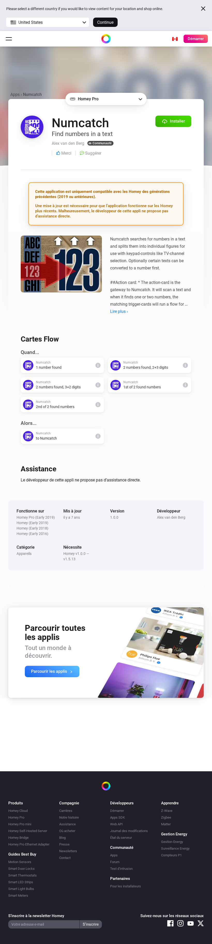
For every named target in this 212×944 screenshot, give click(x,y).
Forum (114, 862)
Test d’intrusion (121, 869)
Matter (166, 824)
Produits (15, 803)
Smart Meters (18, 895)
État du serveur (121, 838)
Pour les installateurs (125, 886)
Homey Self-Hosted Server (27, 831)
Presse (64, 844)
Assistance (67, 824)
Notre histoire (69, 817)
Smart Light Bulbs (21, 889)
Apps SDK (117, 817)
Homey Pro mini (19, 824)
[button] (47, 22)
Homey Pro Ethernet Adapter (28, 844)
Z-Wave (166, 811)
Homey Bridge (18, 838)
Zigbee (166, 817)
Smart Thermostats (22, 875)
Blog (62, 838)
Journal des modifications (129, 831)
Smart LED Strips (20, 882)
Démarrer (117, 811)
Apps (15, 94)
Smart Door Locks (21, 869)
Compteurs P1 (171, 855)
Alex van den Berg (171, 517)
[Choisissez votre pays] (174, 38)
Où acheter (67, 831)
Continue (105, 22)
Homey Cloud (18, 811)
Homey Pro (16, 817)
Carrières (65, 811)
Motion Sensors (19, 862)
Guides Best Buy (22, 854)
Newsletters (68, 851)
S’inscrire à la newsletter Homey (36, 915)
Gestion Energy (172, 842)
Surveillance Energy (175, 848)
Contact (65, 858)
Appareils (24, 554)
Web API (116, 824)
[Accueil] (106, 38)
